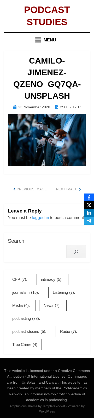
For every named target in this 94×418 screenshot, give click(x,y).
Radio (68, 331)
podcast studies (28, 331)
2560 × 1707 (70, 107)
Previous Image (32, 189)
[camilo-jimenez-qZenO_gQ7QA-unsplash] (47, 140)
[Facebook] (89, 197)
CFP (19, 279)
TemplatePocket (53, 406)
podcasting (25, 318)
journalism (25, 292)
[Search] (76, 251)
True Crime (24, 344)
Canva (52, 382)
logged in (40, 217)
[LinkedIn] (89, 213)
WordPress (47, 411)
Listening (63, 292)
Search (16, 241)
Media (20, 305)
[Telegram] (89, 221)
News (52, 305)
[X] (89, 205)
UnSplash (30, 382)
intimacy (51, 279)
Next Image (67, 189)
